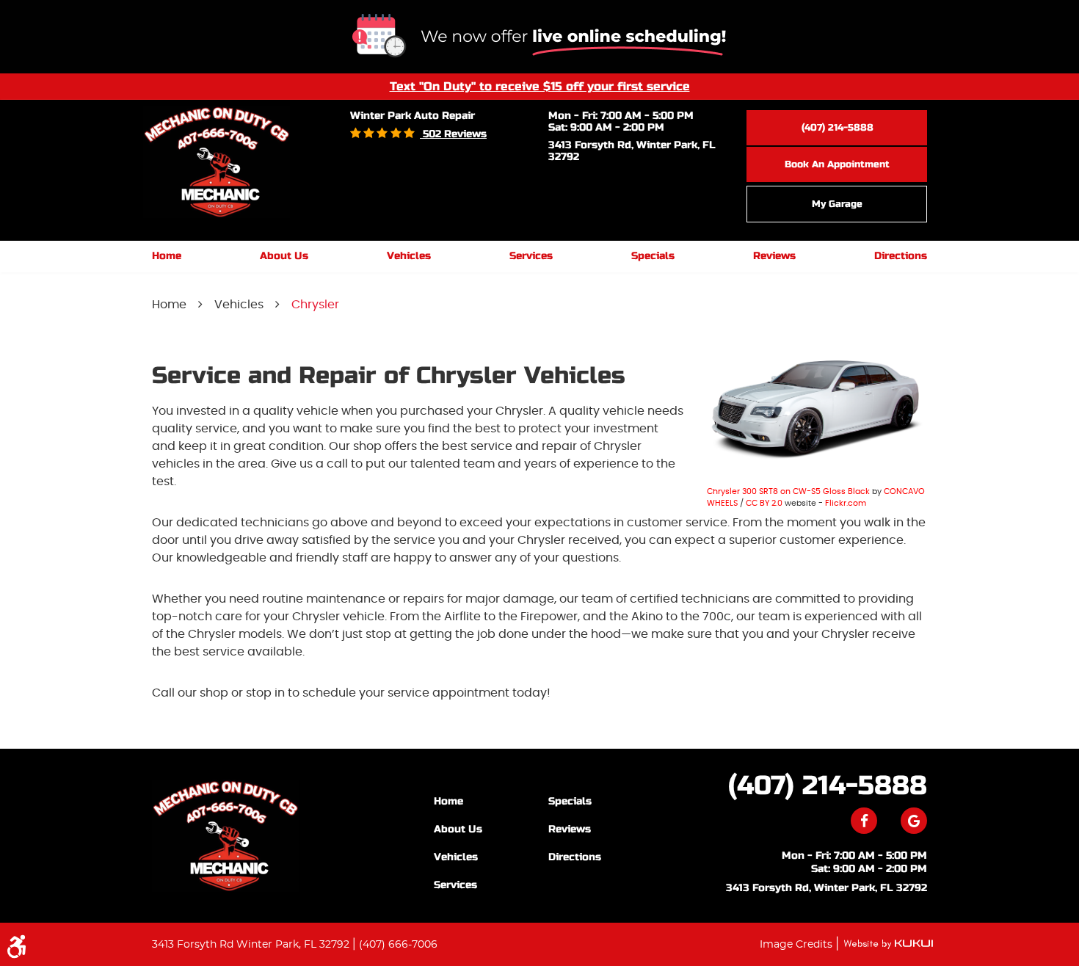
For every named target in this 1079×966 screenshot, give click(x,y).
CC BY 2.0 (764, 503)
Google (914, 820)
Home (166, 256)
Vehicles (409, 256)
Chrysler (315, 304)
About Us (284, 256)
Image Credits (797, 945)
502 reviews (453, 134)
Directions (900, 256)
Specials (653, 256)
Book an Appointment (837, 164)
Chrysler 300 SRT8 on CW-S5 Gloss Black (788, 491)
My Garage (837, 204)
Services (531, 256)
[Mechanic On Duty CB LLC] (225, 836)
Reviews (774, 256)
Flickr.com (845, 503)
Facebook (864, 820)
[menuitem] (166, 256)
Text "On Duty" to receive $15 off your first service (540, 85)
